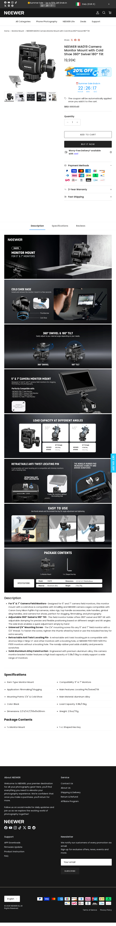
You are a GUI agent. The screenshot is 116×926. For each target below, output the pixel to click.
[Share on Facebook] (75, 40)
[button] (112, 463)
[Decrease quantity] (66, 122)
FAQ (6, 855)
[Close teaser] (109, 473)
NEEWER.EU (15, 906)
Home (6, 31)
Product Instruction (14, 851)
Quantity (69, 116)
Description (37, 225)
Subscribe (70, 871)
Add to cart (88, 134)
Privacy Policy (106, 910)
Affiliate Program (70, 801)
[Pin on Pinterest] (79, 40)
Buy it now (88, 144)
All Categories (23, 21)
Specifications (60, 225)
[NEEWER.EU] (14, 12)
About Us (65, 787)
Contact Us (67, 783)
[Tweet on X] (72, 40)
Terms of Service (90, 910)
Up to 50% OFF (53, 2)
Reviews (80, 225)
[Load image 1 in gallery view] (31, 62)
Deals (83, 21)
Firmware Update (13, 846)
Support (96, 21)
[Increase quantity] (78, 122)
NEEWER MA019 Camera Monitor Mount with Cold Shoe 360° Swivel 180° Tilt (58, 31)
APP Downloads (12, 842)
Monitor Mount (18, 31)
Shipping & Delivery (70, 792)
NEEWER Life (69, 21)
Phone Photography (46, 21)
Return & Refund (69, 796)
